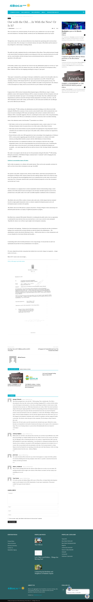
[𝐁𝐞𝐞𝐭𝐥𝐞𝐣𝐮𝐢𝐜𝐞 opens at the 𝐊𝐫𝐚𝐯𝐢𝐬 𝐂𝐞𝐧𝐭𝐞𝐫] (73, 23)
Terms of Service (12, 543)
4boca (43, 12)
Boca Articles (26, 12)
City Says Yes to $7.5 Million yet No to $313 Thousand (19, 349)
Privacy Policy (11, 541)
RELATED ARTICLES (13, 369)
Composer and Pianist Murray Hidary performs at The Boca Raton (73, 57)
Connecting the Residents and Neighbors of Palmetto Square (44, 572)
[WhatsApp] (19, 340)
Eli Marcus (64, 34)
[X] (12, 340)
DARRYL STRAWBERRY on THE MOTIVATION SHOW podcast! (73, 84)
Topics (13, 16)
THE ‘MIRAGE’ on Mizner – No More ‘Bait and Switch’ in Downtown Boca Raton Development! (33, 386)
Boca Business (36, 12)
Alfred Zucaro (11, 28)
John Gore (15, 455)
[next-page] (11, 390)
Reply (14, 429)
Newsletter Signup (12, 550)
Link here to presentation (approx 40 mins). (18, 160)
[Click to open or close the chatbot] (87, 596)
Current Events (14, 12)
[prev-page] (9, 390)
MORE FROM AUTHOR (25, 369)
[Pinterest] (15, 340)
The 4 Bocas (38, 545)
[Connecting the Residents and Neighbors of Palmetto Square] (46, 567)
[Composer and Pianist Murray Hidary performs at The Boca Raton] (73, 49)
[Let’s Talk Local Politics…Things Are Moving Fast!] (46, 552)
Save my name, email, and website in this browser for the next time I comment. (25, 518)
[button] (83, 12)
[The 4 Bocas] (46, 540)
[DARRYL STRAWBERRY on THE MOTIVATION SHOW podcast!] (16, 377)
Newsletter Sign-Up (53, 12)
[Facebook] (9, 340)
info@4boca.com (38, 595)
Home (9, 16)
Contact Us (10, 547)
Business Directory (12, 545)
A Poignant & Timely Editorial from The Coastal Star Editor (48, 349)
